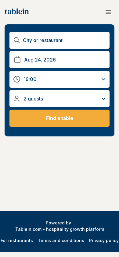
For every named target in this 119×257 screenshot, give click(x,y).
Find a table (59, 118)
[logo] (17, 12)
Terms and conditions (61, 240)
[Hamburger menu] (108, 12)
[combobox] (60, 40)
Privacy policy (104, 240)
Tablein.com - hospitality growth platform (59, 229)
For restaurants (17, 240)
